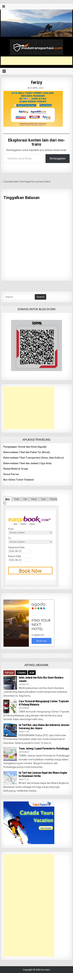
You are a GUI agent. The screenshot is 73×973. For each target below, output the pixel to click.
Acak (31, 672)
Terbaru (21, 672)
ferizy (36, 82)
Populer (9, 672)
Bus (7, 499)
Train (16, 499)
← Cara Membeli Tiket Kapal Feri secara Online (25, 181)
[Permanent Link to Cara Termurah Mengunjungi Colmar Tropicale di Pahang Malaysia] (10, 706)
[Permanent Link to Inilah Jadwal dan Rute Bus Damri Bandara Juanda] (10, 683)
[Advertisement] (37, 60)
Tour (43, 499)
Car (25, 499)
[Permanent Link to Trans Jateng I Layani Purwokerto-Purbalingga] (10, 754)
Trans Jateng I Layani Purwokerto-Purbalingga (44, 748)
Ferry (34, 499)
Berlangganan (58, 158)
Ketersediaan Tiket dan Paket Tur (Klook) (26, 452)
